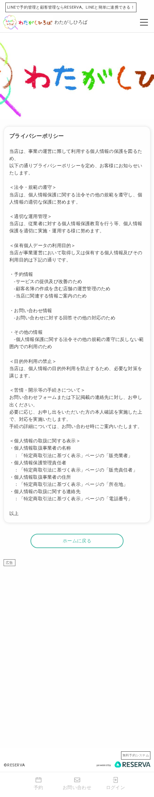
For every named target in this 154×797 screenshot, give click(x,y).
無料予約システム (135, 755)
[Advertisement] (77, 643)
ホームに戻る (77, 540)
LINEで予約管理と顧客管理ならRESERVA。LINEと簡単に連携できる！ (71, 7)
